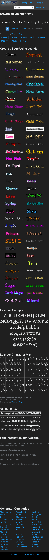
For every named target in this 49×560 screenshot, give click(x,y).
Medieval (5, 41)
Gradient (37, 524)
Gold (19, 524)
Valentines (21, 547)
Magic (14, 41)
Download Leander (17, 28)
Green (20, 527)
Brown (20, 514)
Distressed (41, 37)
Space (36, 542)
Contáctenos (14, 554)
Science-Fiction (7, 539)
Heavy (36, 527)
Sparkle (4, 544)
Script (20, 539)
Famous (23, 37)
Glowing (5, 524)
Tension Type (17, 34)
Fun (3, 522)
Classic (4, 37)
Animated (21, 512)
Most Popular (6, 512)
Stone (35, 544)
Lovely (23, 41)
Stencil (20, 544)
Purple (36, 534)
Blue (3, 514)
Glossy (36, 522)
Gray (3, 527)
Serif (32, 37)
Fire (35, 519)
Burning (36, 514)
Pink (19, 534)
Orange (36, 532)
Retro (19, 537)
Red (3, 537)
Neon (19, 532)
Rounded (37, 537)
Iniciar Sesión (41, 7)
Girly (19, 522)
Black (36, 512)
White (35, 547)
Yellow (4, 549)
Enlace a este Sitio (31, 554)
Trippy (4, 547)
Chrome (21, 517)
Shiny (19, 542)
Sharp (4, 542)
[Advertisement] (24, 486)
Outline (4, 534)
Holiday (4, 529)
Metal (4, 532)
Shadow (37, 539)
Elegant (13, 37)
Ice (18, 529)
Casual (4, 517)
